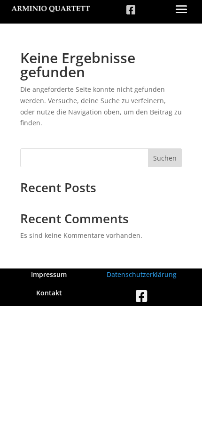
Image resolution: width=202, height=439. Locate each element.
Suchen (165, 158)
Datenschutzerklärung (142, 274)
